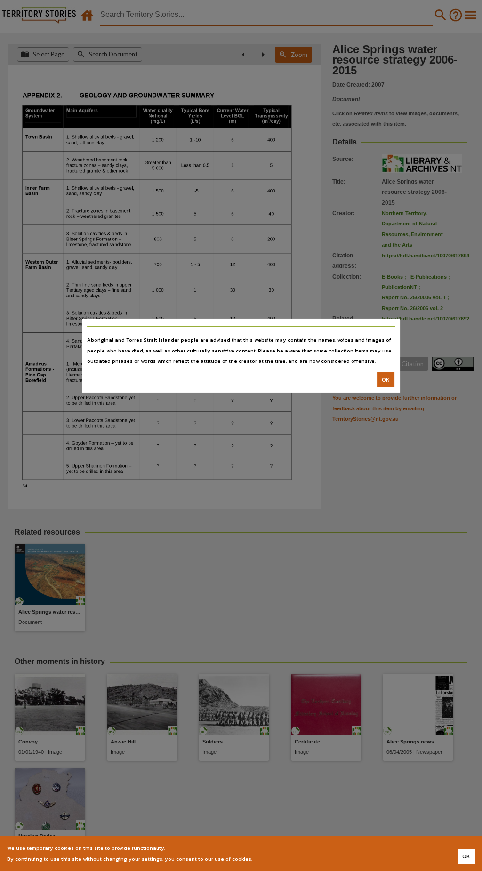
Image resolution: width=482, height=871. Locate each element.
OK (386, 380)
